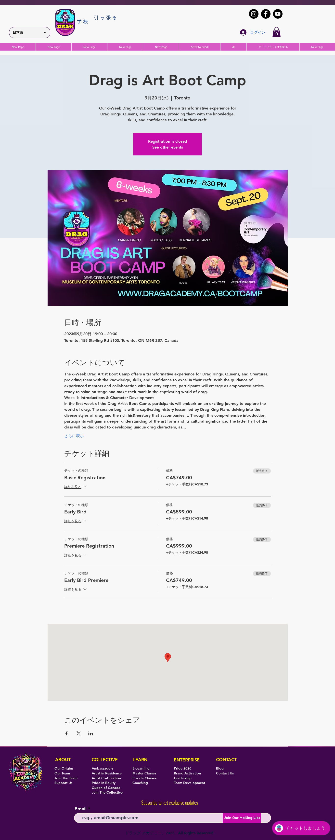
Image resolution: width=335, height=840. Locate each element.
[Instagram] (253, 14)
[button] (276, 32)
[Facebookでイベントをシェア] (66, 733)
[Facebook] (266, 14)
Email (81, 808)
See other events (167, 147)
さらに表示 (74, 435)
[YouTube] (278, 14)
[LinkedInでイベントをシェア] (90, 733)
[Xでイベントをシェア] (78, 733)
